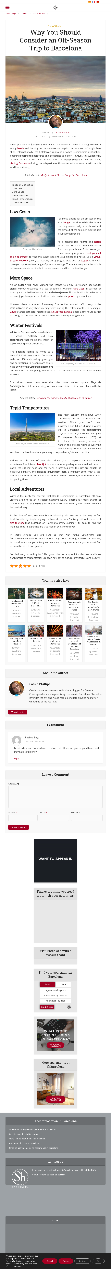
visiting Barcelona (20, 163)
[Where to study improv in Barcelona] (55, 592)
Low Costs (17, 188)
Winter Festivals (20, 195)
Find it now (47, 1007)
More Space (18, 191)
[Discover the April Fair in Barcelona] (55, 630)
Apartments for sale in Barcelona (24, 1143)
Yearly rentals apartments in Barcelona (27, 1138)
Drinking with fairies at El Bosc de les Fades (74, 606)
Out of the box (55, 26)
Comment (13, 783)
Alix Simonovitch (56, 613)
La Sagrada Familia (61, 311)
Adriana (17, 651)
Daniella (18, 613)
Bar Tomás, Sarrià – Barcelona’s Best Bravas (93, 606)
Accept (50, 1261)
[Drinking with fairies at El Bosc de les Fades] (74, 593)
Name (12, 812)
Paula (75, 617)
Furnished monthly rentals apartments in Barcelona (33, 1129)
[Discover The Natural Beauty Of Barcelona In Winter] (93, 629)
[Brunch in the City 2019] (36, 630)
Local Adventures (21, 202)
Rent (47, 984)
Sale (63, 984)
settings (17, 1266)
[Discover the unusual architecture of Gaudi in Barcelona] (74, 630)
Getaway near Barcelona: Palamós (16, 641)
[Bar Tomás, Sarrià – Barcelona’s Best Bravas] (93, 593)
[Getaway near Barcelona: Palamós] (16, 630)
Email (43, 812)
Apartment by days (55, 1000)
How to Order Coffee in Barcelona (36, 603)
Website (75, 812)
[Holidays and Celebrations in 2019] (16, 593)
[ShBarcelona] (55, 7)
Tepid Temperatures (23, 198)
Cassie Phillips (61, 132)
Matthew (95, 617)
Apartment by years (55, 990)
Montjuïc (42, 464)
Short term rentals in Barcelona (23, 1134)
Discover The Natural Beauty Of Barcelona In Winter (93, 640)
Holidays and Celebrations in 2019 (17, 603)
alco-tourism (17, 522)
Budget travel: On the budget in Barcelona (64, 175)
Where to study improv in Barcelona (55, 603)
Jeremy (37, 613)
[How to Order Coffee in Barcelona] (36, 592)
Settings (82, 1261)
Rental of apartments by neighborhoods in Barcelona (33, 1148)
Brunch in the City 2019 (36, 639)
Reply (16, 758)
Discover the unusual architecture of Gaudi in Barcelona (74, 643)
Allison (75, 656)
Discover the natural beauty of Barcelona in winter (64, 398)
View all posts (17, 712)
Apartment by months (55, 995)
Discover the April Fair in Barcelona (55, 641)
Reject (66, 1261)
